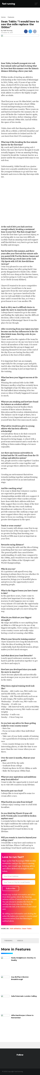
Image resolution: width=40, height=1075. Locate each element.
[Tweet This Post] (30, 31)
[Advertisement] (20, 202)
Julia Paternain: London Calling (24, 996)
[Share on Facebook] (26, 31)
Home (3, 17)
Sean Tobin (26, 929)
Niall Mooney (7, 30)
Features (11, 17)
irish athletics (15, 929)
